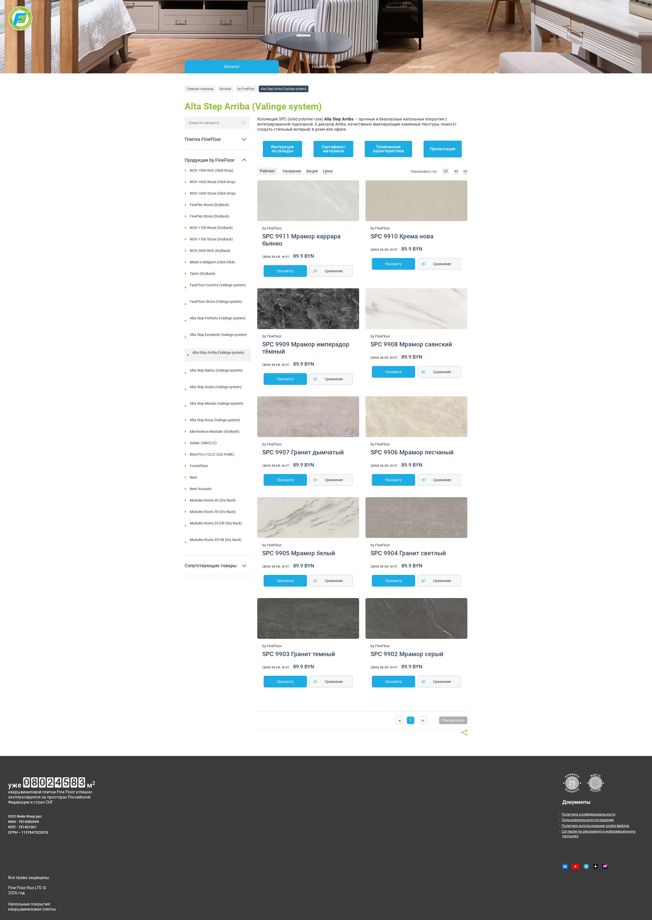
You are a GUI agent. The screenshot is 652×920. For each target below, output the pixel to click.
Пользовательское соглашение (588, 820)
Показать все (453, 720)
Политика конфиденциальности (588, 814)
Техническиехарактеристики (388, 148)
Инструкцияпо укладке (282, 148)
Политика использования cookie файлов (595, 826)
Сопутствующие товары (211, 565)
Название (292, 171)
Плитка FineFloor (203, 139)
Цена (328, 171)
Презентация (442, 148)
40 (456, 171)
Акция (312, 171)
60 (465, 171)
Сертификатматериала (333, 148)
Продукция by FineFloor (210, 160)
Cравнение (334, 271)
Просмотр (285, 271)
